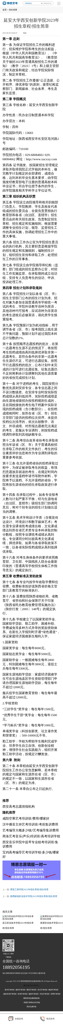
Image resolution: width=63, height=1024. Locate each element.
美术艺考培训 (9, 990)
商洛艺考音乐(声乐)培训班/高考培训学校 (31, 836)
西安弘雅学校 (31, 1006)
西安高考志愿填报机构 (18, 806)
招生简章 (13, 10)
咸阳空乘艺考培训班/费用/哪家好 (25, 818)
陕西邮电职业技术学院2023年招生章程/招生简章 (33, 896)
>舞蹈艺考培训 (53, 990)
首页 (4, 10)
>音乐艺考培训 (42, 990)
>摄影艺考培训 (33, 994)
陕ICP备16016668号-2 (31, 985)
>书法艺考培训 (44, 994)
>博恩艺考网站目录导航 (31, 1002)
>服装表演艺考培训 (9, 994)
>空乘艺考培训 (55, 994)
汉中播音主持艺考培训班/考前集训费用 (30, 824)
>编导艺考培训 (20, 990)
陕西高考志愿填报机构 (31, 998)
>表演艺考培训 (22, 994)
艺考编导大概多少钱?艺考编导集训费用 (30, 830)
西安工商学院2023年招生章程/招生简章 (29, 889)
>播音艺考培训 (31, 990)
